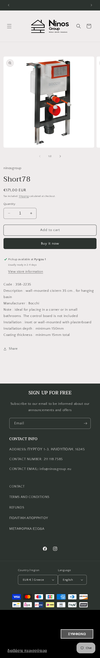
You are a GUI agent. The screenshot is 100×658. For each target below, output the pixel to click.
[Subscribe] (85, 423)
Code (7, 284)
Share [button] (13, 349)
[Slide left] (40, 156)
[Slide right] (60, 156)
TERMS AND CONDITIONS (29, 497)
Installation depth (17, 329)
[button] (9, 26)
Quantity (9, 204)
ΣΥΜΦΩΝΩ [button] (77, 634)
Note (7, 310)
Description (13, 291)
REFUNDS (16, 507)
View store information (25, 272)
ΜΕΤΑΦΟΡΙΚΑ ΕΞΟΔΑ (26, 529)
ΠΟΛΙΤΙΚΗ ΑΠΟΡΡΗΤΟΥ (28, 518)
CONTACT (16, 486)
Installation (12, 322)
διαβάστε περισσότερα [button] (27, 651)
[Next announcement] (91, 5)
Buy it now (50, 243)
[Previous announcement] (8, 5)
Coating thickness (17, 335)
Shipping (24, 196)
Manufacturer (14, 303)
